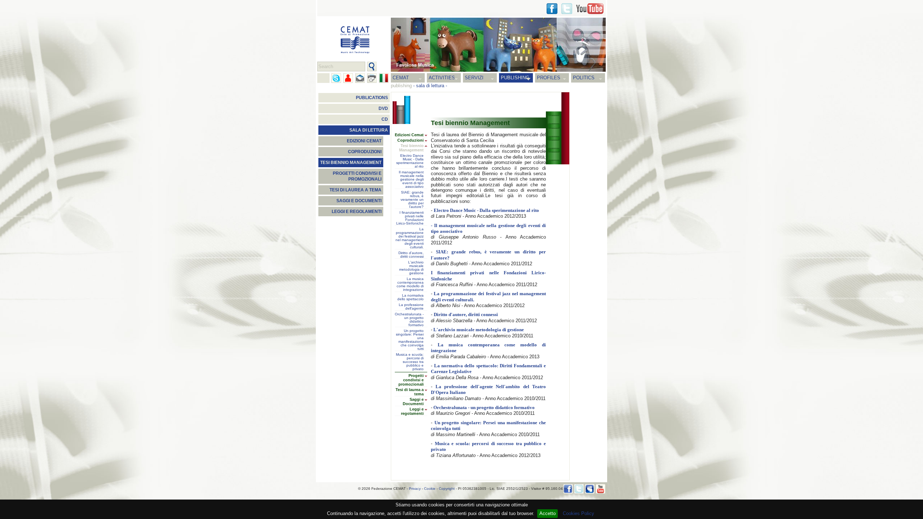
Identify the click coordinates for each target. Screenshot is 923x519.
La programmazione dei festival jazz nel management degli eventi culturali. (410, 238)
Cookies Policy (578, 513)
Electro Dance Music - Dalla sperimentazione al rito (410, 161)
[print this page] (372, 78)
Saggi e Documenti (413, 401)
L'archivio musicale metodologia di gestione (411, 268)
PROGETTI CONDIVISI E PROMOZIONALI (357, 176)
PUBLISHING (515, 77)
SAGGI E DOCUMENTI (358, 201)
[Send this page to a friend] (348, 78)
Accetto (547, 513)
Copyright (447, 489)
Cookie (430, 489)
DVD (383, 108)
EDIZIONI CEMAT (364, 141)
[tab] (428, 135)
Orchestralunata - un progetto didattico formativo (409, 319)
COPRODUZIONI (364, 152)
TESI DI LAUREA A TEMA (355, 190)
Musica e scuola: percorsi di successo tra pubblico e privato (410, 362)
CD (384, 119)
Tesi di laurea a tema (410, 391)
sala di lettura (430, 85)
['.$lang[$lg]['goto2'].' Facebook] (552, 8)
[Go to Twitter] (566, 8)
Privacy (415, 489)
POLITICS (584, 77)
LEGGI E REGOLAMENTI (356, 211)
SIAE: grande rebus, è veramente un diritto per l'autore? (412, 200)
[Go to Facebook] (568, 489)
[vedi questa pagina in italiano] (384, 78)
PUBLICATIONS (372, 98)
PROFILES (548, 77)
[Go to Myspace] (590, 489)
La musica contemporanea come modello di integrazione (410, 284)
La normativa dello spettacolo (410, 297)
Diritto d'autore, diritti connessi (411, 254)
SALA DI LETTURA (368, 130)
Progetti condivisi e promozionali (411, 379)
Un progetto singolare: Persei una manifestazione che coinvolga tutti (410, 340)
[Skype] (336, 78)
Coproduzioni (410, 140)
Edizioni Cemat (409, 135)
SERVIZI (474, 77)
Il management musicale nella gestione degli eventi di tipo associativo (411, 179)
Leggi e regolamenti (412, 411)
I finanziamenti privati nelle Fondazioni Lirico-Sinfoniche (410, 218)
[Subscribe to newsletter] (360, 78)
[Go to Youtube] (590, 8)
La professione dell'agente (411, 306)
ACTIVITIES (442, 77)
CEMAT (401, 77)
